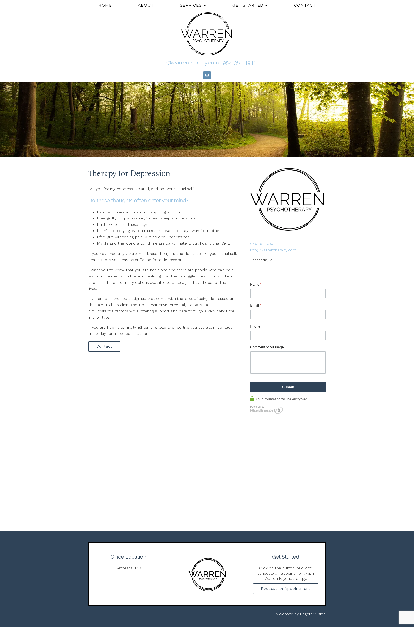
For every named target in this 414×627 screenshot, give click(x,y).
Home (105, 5)
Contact (305, 5)
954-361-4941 (239, 63)
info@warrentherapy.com (188, 63)
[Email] (207, 75)
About (146, 5)
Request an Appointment (285, 589)
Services (191, 5)
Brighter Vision (313, 614)
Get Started (247, 5)
